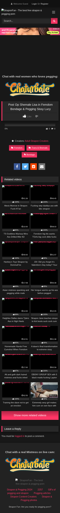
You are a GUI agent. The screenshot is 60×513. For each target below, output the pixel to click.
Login (34, 4)
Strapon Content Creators (23, 496)
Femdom (18, 148)
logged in (19, 436)
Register (44, 4)
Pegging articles (42, 493)
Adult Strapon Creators (36, 141)
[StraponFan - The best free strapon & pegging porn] (24, 12)
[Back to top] (51, 504)
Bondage (31, 154)
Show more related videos (30, 415)
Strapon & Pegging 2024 (19, 489)
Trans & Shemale (39, 148)
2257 (40, 489)
